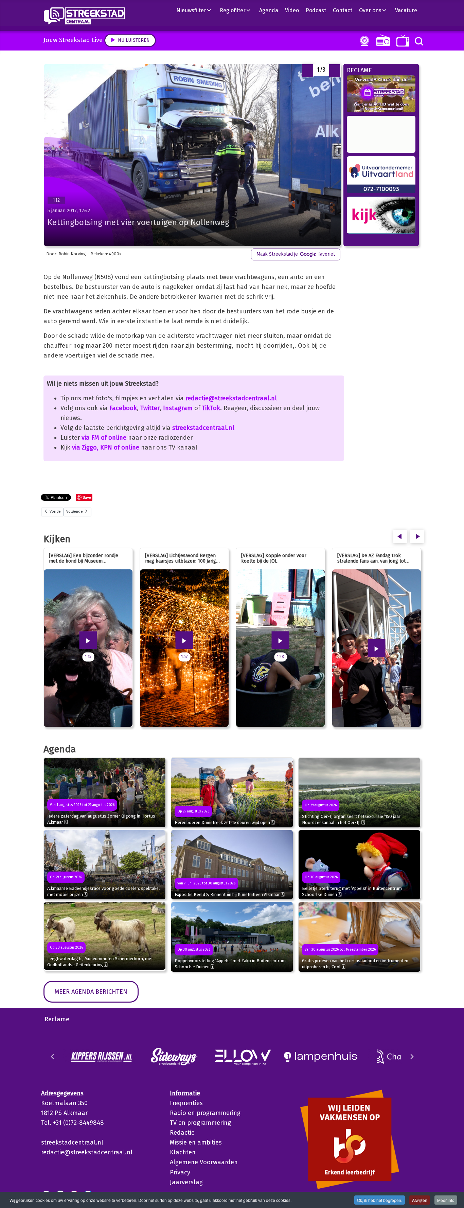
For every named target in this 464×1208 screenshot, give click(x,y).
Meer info (445, 1200)
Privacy (180, 1172)
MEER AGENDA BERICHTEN (91, 991)
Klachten (183, 1152)
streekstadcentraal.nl (203, 428)
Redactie (182, 1132)
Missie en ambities (196, 1142)
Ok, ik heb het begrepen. (379, 1200)
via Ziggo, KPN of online (105, 447)
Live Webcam (363, 41)
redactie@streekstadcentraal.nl (231, 398)
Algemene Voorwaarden (204, 1162)
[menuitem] (196, 10)
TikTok (211, 408)
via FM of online (104, 437)
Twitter (150, 408)
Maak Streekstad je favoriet (295, 254)
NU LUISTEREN (382, 40)
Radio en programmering (205, 1113)
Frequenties (186, 1103)
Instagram (178, 408)
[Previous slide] (52, 1056)
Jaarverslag (186, 1182)
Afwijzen (419, 1200)
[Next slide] (411, 1056)
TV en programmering (200, 1123)
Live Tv (402, 41)
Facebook (123, 408)
